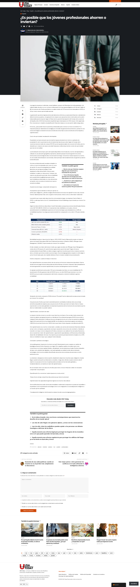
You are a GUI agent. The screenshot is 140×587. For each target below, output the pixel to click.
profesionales (65, 447)
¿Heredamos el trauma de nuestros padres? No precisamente (72, 185)
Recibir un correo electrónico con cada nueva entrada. (36, 506)
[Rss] (27, 584)
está (111, 553)
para (36, 553)
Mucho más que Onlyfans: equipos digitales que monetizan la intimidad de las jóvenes (72, 170)
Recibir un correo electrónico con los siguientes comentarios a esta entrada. (42, 503)
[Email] (24, 26)
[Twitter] (106, 106)
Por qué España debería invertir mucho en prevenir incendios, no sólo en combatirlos (32, 541)
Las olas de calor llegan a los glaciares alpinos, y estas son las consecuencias (57, 423)
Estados (38, 555)
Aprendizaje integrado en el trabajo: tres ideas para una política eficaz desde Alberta (100, 129)
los (54, 447)
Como (52, 553)
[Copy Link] (27, 26)
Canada (94, 126)
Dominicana (89, 553)
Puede (24, 555)
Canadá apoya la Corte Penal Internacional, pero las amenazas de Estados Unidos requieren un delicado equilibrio (101, 167)
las (31, 553)
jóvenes (50, 447)
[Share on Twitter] (21, 26)
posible (58, 447)
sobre (81, 553)
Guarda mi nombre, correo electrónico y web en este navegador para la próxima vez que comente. (44, 500)
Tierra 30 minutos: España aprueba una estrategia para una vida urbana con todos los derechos (72, 176)
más (75, 553)
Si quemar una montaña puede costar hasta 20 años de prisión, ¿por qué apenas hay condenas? (57, 541)
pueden (53, 555)
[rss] (106, 117)
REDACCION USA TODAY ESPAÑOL (35, 30)
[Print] (29, 26)
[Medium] (106, 114)
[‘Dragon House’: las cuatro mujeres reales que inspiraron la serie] (108, 530)
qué (64, 553)
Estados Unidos (96, 136)
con (70, 553)
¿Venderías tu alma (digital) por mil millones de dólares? (72, 181)
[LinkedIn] (106, 111)
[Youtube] (21, 584)
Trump (31, 555)
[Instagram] (106, 108)
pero (97, 553)
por (47, 553)
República (104, 553)
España (24, 13)
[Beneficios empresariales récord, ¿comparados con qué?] (82, 530)
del (42, 553)
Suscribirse (70, 405)
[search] (116, 4)
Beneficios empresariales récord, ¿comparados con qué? (80, 540)
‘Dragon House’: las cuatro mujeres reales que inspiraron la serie (106, 540)
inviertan (45, 447)
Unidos (45, 555)
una (59, 553)
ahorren (39, 447)
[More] (32, 26)
